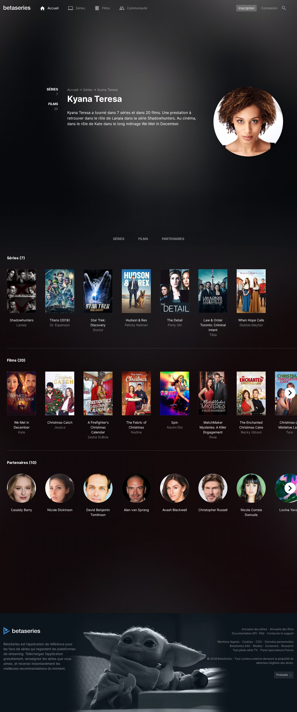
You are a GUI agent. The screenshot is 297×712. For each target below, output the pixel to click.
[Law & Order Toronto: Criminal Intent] (212, 291)
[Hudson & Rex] (136, 291)
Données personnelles (279, 641)
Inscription (246, 8)
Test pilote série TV (245, 650)
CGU (259, 641)
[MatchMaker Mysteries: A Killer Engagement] (212, 393)
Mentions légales (228, 641)
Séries (87, 90)
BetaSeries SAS (240, 646)
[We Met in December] (21, 393)
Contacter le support (280, 633)
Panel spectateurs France (277, 650)
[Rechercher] (284, 8)
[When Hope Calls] (251, 291)
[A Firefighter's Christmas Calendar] (98, 393)
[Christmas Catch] (59, 393)
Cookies (247, 641)
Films (143, 239)
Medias (257, 646)
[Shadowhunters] (21, 291)
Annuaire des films (282, 629)
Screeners (271, 646)
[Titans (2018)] (59, 291)
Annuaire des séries (254, 629)
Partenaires (173, 239)
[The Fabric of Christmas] (136, 393)
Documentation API (244, 633)
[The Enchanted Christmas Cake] (251, 393)
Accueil (72, 90)
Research (287, 646)
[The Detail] (174, 291)
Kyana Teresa (107, 90)
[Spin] (174, 393)
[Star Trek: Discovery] (98, 291)
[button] (21, 495)
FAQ (261, 633)
